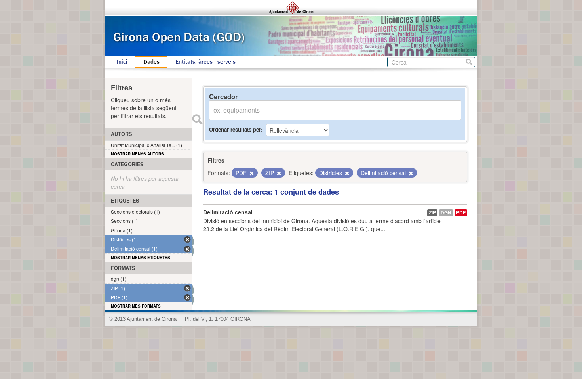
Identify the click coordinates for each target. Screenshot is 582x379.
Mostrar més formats (136, 306)
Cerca (469, 62)
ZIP (432, 212)
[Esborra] (251, 173)
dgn (446, 212)
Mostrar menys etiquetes (140, 257)
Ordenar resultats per (235, 129)
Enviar (197, 119)
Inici (122, 62)
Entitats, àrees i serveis (205, 62)
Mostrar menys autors (137, 154)
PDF (461, 212)
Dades (151, 62)
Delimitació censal (228, 212)
